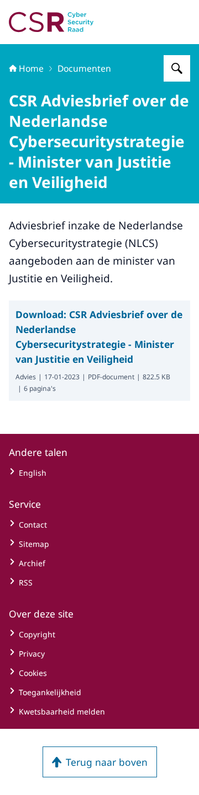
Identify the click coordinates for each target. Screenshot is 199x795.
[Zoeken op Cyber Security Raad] (177, 68)
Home (31, 68)
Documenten (84, 68)
